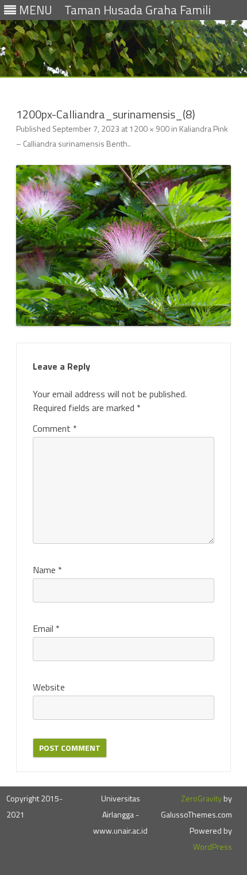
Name (47, 570)
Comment (55, 428)
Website (49, 687)
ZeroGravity (201, 798)
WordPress (212, 847)
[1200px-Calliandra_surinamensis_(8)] (123, 246)
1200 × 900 (149, 128)
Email (46, 628)
